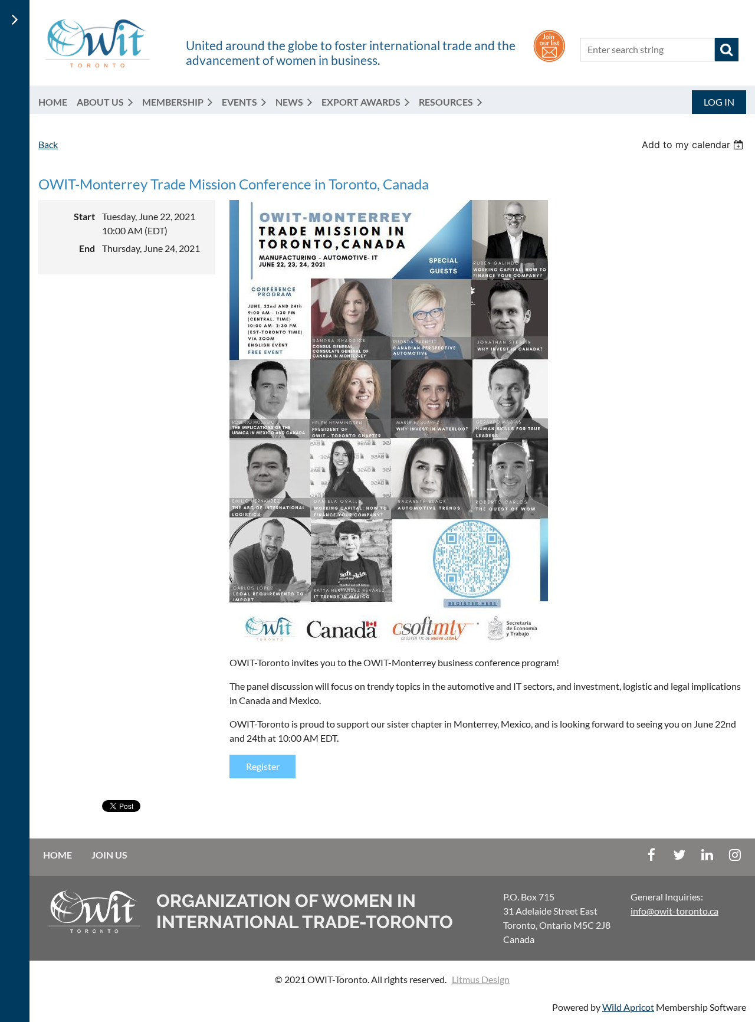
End (87, 248)
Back (48, 144)
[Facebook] (651, 855)
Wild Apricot (628, 1007)
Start (84, 216)
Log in (719, 101)
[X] (679, 855)
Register (263, 766)
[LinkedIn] (707, 855)
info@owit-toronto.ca (674, 910)
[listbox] (694, 144)
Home (57, 854)
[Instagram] (734, 855)
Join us (109, 854)
